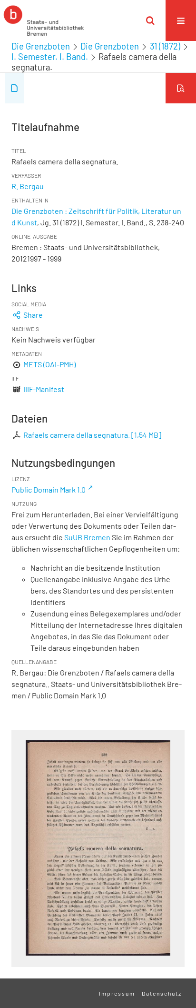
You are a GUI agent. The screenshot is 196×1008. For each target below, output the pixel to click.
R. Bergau (27, 186)
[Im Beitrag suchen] (181, 88)
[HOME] (44, 20)
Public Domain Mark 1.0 (48, 489)
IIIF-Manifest (43, 388)
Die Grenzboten (40, 46)
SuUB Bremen (87, 537)
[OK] (150, 20)
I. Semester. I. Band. (49, 56)
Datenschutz (162, 993)
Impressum (117, 993)
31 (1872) (165, 46)
